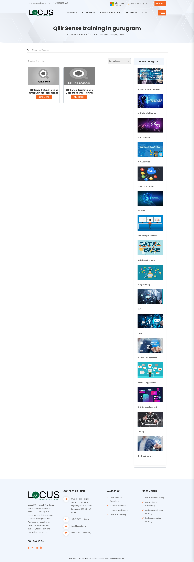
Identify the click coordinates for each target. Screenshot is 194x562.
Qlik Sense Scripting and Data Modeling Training (79, 91)
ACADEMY (160, 3)
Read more (44, 97)
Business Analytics (118, 505)
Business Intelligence (119, 510)
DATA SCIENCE (87, 12)
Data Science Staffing (154, 497)
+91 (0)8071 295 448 (59, 3)
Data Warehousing (118, 514)
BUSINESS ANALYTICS (135, 12)
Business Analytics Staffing (153, 520)
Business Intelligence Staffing (154, 512)
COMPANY (70, 12)
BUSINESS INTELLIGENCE (110, 12)
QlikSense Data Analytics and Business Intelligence (43, 91)
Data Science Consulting (116, 499)
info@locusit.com (38, 3)
